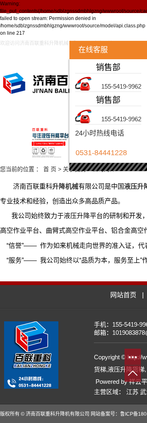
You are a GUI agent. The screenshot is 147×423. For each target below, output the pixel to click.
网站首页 (27, 115)
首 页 (49, 169)
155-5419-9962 (121, 86)
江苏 (132, 391)
